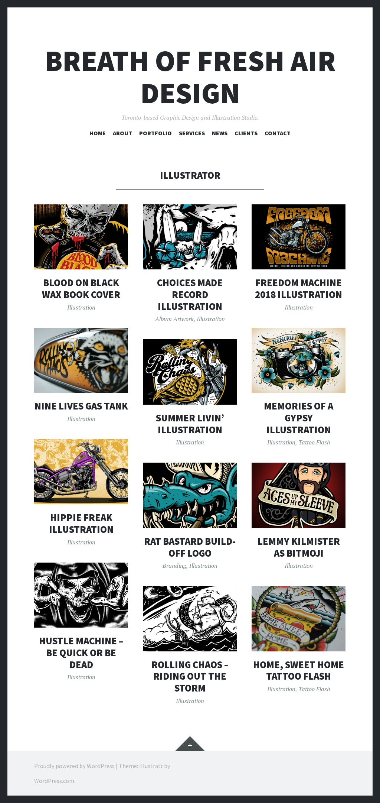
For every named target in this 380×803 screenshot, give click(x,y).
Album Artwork (174, 319)
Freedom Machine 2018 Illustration (298, 288)
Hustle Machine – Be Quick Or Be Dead (81, 652)
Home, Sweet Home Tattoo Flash (298, 670)
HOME (97, 133)
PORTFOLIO (155, 133)
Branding (174, 565)
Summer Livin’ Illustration (190, 424)
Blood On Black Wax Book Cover (81, 288)
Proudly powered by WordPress (74, 766)
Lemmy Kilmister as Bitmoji (299, 547)
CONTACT (278, 133)
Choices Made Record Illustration (190, 294)
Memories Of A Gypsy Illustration (298, 418)
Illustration (81, 307)
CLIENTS (246, 133)
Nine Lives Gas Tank (81, 406)
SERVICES (192, 133)
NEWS (219, 133)
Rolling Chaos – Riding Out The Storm (190, 676)
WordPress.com (54, 780)
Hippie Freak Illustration (81, 523)
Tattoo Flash (314, 442)
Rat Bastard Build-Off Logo (190, 547)
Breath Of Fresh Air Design (190, 77)
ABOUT (122, 133)
